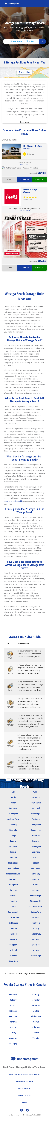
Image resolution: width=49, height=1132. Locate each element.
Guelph (13, 835)
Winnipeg (13, 1043)
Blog (24, 1102)
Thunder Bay (35, 934)
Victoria (36, 1038)
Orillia (35, 884)
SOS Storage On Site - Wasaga (33, 147)
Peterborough (35, 895)
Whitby (36, 950)
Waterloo (35, 944)
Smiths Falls (36, 912)
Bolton (13, 802)
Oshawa (35, 890)
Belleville (35, 797)
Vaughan (13, 944)
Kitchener (13, 846)
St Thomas (13, 923)
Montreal (13, 1021)
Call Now (25, 179)
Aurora (36, 791)
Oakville (35, 879)
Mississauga (13, 862)
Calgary (13, 1000)
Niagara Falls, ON (13, 873)
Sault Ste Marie (35, 906)
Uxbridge (35, 939)
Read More (24, 122)
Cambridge (35, 813)
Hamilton (36, 835)
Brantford (36, 808)
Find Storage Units (11, 974)
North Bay (36, 873)
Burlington (13, 813)
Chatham (36, 819)
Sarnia (13, 906)
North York (13, 879)
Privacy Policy (24, 1088)
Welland (13, 950)
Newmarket (36, 868)
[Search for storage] (42, 41)
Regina (13, 1027)
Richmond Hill (36, 901)
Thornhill (13, 934)
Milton (36, 857)
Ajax (13, 791)
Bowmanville (35, 802)
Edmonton (36, 1000)
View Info (39, 179)
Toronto (13, 939)
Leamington (36, 846)
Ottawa (13, 895)
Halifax (13, 1005)
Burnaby (35, 994)
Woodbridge (36, 955)
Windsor (13, 955)
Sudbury (35, 928)
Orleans (13, 890)
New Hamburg (13, 868)
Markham (36, 852)
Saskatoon (35, 1027)
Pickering (13, 901)
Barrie (13, 797)
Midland (13, 857)
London (13, 852)
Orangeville (13, 884)
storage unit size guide (13, 501)
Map (10, 179)
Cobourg (13, 824)
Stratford (13, 928)
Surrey (13, 1032)
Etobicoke (13, 830)
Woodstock (13, 961)
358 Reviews (27, 200)
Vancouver (13, 1038)
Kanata (13, 841)
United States (24, 1095)
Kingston (35, 841)
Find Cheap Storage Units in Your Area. (24, 1067)
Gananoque (36, 830)
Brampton (13, 808)
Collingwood (36, 824)
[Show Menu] (43, 4)
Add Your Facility (24, 1081)
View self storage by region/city (24, 1074)
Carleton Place (13, 819)
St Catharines (13, 917)
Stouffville (35, 923)
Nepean (36, 862)
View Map (25, 72)
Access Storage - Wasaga (31, 190)
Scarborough (13, 912)
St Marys (35, 917)
